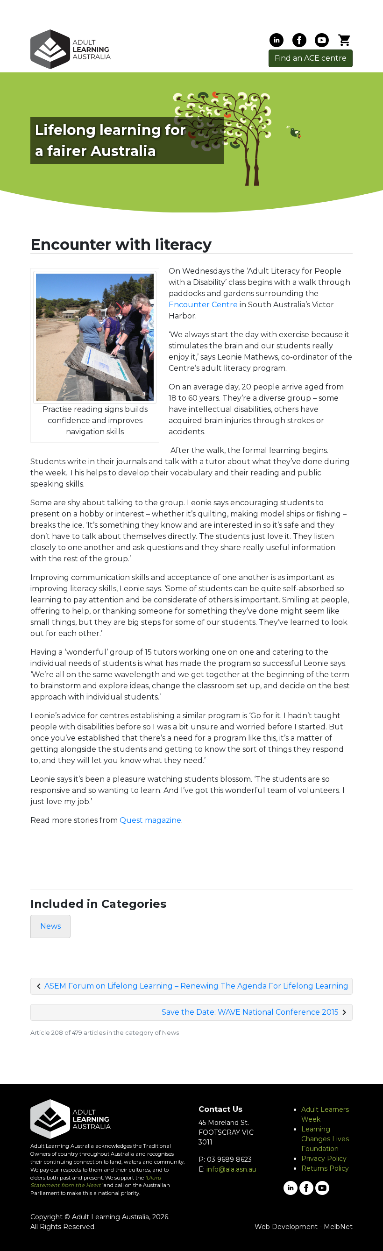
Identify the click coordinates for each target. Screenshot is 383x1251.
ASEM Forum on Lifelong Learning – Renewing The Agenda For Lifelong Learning (196, 986)
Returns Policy (325, 1168)
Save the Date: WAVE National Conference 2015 (250, 1012)
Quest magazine (150, 820)
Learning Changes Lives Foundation (325, 1139)
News (50, 926)
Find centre (311, 58)
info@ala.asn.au (231, 1169)
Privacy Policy (324, 1158)
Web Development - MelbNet (304, 1227)
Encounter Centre (203, 304)
